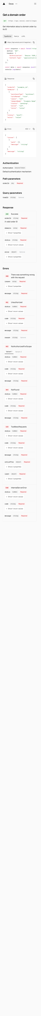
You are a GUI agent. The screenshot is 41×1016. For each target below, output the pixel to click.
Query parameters (12, 192)
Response (8, 207)
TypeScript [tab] (7, 36)
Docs (11, 3)
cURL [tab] (23, 36)
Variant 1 (9, 352)
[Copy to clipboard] (34, 42)
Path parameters (11, 178)
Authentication (11, 163)
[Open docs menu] (16, 4)
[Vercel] (4, 4)
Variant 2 (18, 352)
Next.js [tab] (16, 36)
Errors (6, 268)
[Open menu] (35, 3)
